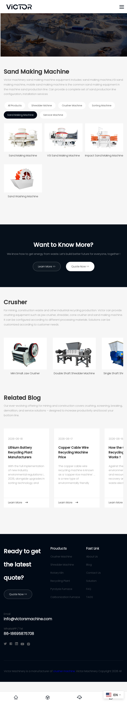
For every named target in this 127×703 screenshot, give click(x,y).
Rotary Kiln (57, 573)
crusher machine (64, 671)
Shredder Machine (62, 565)
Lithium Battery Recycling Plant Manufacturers (20, 452)
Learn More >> (46, 266)
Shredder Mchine (41, 105)
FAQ (88, 589)
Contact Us (93, 573)
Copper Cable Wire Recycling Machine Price (73, 452)
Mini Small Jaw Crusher (25, 373)
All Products (15, 105)
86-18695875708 (19, 633)
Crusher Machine (72, 105)
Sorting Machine (101, 105)
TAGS (89, 597)
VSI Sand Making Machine (63, 155)
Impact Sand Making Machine (104, 155)
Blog (89, 565)
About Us (92, 556)
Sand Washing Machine (23, 196)
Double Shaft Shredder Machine (74, 373)
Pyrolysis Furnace (61, 589)
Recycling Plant (60, 581)
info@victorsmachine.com (28, 619)
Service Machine (53, 115)
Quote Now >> (80, 266)
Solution (91, 581)
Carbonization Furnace (65, 597)
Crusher (15, 302)
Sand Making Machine (20, 115)
